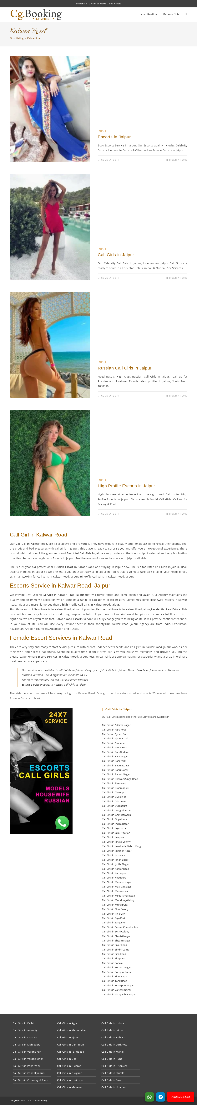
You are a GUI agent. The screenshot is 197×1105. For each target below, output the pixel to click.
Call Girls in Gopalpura (114, 819)
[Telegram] (160, 1097)
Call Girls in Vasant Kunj (27, 1051)
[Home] (11, 38)
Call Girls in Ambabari (114, 743)
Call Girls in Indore (112, 1023)
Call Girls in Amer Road (115, 747)
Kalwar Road (34, 38)
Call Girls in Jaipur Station (116, 833)
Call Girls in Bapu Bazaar (115, 765)
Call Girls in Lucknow (114, 1044)
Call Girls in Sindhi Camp (115, 949)
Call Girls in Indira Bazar (115, 824)
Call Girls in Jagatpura (114, 828)
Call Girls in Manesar (70, 1087)
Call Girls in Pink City (113, 913)
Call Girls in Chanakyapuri (29, 1073)
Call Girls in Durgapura (114, 805)
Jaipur (102, 131)
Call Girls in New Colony (115, 909)
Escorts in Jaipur (114, 137)
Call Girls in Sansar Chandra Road (120, 927)
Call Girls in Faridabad (70, 1051)
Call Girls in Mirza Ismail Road (118, 895)
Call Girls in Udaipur (113, 1087)
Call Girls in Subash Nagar (116, 967)
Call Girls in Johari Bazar (115, 859)
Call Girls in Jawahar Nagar (116, 850)
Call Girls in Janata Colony (116, 841)
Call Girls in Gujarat (69, 1066)
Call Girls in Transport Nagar (118, 985)
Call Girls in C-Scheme (114, 801)
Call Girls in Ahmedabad (72, 1030)
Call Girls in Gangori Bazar (116, 810)
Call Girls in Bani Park (114, 761)
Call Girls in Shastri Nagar (116, 936)
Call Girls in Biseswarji (114, 783)
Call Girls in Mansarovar (115, 891)
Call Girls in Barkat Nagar (116, 774)
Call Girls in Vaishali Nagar (116, 990)
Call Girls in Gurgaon (70, 1073)
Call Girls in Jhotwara (113, 855)
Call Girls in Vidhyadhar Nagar (119, 994)
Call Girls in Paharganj (26, 1066)
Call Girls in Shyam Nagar (116, 940)
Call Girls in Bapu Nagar (115, 770)
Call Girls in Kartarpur (114, 873)
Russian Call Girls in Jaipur (124, 368)
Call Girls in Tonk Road (114, 981)
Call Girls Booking (37, 1100)
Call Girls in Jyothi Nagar (115, 864)
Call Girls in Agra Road (114, 729)
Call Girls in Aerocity (25, 1030)
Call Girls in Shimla (112, 1073)
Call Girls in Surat (112, 1080)
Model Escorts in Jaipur (142, 670)
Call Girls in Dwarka (25, 1037)
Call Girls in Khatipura (114, 877)
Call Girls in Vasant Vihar (28, 1058)
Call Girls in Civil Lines (114, 796)
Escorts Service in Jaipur (36, 684)
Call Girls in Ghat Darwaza (116, 815)
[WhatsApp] (149, 1097)
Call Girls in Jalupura (113, 837)
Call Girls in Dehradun (70, 1044)
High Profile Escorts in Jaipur (126, 485)
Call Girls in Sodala (112, 963)
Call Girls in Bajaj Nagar (115, 756)
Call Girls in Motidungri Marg (118, 900)
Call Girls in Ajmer (68, 1037)
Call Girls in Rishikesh (114, 1066)
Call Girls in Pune (111, 1058)
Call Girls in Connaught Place (30, 1080)
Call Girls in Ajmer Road (115, 738)
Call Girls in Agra (67, 1023)
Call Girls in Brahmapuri (115, 788)
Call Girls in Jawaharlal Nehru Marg (121, 846)
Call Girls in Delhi (23, 1023)
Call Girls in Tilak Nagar (115, 976)
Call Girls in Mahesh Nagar (117, 882)
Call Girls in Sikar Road (114, 945)
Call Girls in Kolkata (113, 1037)
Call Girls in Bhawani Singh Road (120, 779)
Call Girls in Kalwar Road (115, 868)
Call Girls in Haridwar (70, 1080)
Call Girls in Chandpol (114, 792)
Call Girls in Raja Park (113, 918)
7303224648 (180, 1096)
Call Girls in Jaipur (116, 254)
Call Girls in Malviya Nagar (116, 886)
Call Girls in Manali (112, 1051)
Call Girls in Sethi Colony (115, 931)
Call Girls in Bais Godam (115, 752)
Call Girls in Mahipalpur (27, 1044)
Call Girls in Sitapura (113, 958)
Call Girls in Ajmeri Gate (115, 734)
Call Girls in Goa (67, 1058)
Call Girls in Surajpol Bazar (116, 972)
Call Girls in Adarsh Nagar (116, 725)
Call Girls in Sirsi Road (114, 954)
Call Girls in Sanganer (114, 922)
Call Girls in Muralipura (115, 904)
